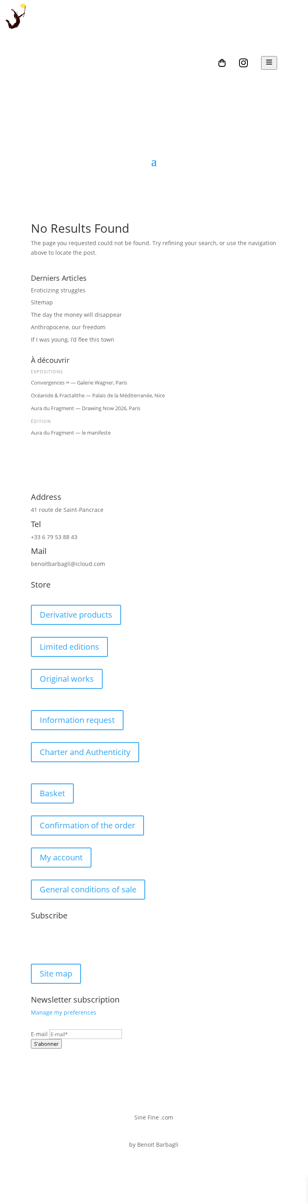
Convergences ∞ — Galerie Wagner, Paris (79, 382)
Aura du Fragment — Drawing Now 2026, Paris (85, 408)
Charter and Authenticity (85, 752)
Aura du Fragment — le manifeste (71, 432)
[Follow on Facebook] (37, 942)
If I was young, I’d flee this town (72, 339)
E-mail (39, 1034)
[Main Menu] (269, 63)
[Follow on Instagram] (53, 942)
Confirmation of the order (87, 825)
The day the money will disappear (76, 314)
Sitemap (42, 302)
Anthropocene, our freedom (68, 327)
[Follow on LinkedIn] (69, 942)
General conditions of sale (88, 889)
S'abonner (46, 1043)
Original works (67, 678)
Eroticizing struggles (58, 290)
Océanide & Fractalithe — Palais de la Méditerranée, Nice (98, 395)
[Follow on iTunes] (85, 942)
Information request (77, 720)
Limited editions (69, 646)
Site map (56, 973)
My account (61, 857)
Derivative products (76, 614)
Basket (52, 793)
